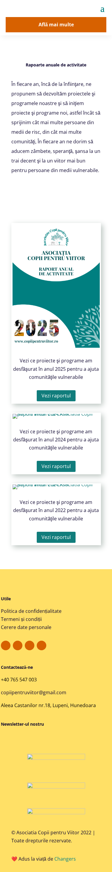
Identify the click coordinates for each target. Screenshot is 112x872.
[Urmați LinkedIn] (41, 645)
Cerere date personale (26, 627)
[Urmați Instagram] (17, 645)
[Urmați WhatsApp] (29, 645)
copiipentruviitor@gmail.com (33, 692)
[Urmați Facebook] (5, 645)
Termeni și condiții (21, 619)
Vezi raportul (56, 395)
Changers (65, 859)
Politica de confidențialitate (31, 611)
